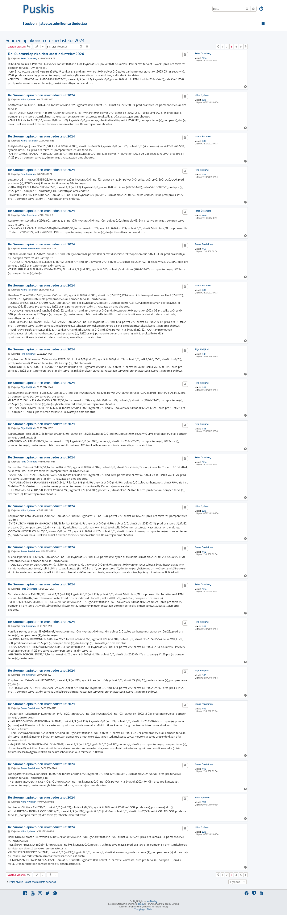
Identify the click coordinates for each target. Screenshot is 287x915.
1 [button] (222, 46)
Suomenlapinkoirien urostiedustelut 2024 (45, 40)
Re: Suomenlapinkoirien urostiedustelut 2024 (46, 53)
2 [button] (227, 46)
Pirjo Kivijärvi (202, 170)
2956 (204, 58)
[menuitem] (262, 9)
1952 (204, 249)
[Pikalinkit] (263, 23)
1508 (204, 174)
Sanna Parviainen (204, 244)
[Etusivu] (38, 8)
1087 (204, 141)
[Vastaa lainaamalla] (185, 54)
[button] (218, 46)
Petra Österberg (203, 53)
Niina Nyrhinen (202, 95)
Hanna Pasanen (203, 136)
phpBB (141, 904)
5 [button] (241, 46)
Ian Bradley (152, 901)
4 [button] (236, 46)
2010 (204, 100)
